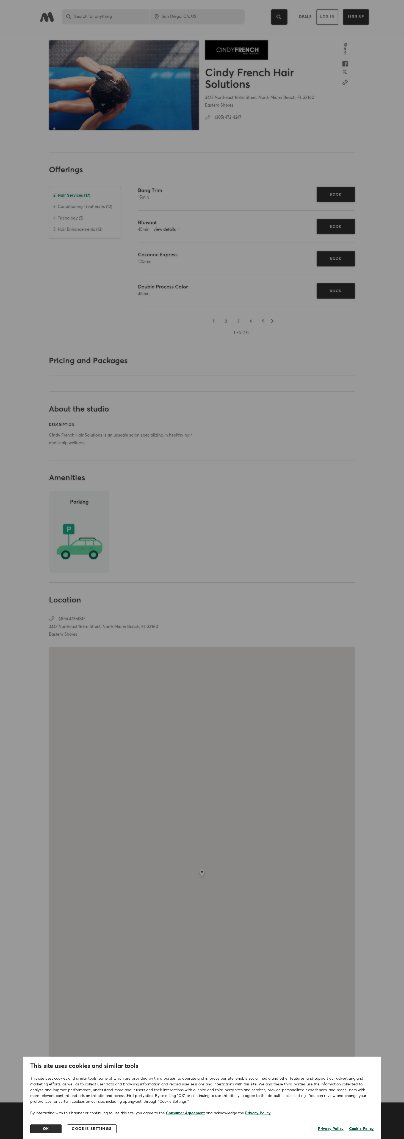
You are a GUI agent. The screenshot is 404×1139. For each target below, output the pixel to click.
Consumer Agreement (185, 1113)
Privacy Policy (258, 1113)
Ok (46, 1129)
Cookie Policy (361, 1129)
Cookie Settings (92, 1129)
